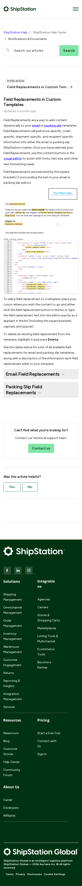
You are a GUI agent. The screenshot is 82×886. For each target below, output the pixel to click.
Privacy (20, 874)
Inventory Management (12, 636)
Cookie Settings (54, 874)
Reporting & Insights (11, 683)
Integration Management (12, 696)
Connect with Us (46, 743)
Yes (12, 487)
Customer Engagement (12, 662)
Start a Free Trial (48, 733)
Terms (9, 874)
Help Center (11, 762)
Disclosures (34, 874)
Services (9, 707)
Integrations (46, 584)
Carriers (42, 607)
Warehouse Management (12, 649)
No (30, 487)
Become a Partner (44, 664)
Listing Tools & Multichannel (47, 638)
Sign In (42, 754)
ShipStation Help (15, 32)
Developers (11, 808)
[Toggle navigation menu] (75, 9)
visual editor (12, 158)
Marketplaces (46, 628)
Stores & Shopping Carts (48, 617)
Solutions (11, 581)
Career (7, 800)
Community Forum (11, 772)
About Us (11, 787)
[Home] (19, 9)
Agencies (43, 599)
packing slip (52, 125)
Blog (6, 741)
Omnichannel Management (12, 610)
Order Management (12, 623)
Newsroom (11, 733)
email (36, 125)
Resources (12, 720)
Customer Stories (10, 751)
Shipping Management (12, 597)
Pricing (43, 720)
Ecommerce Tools (45, 651)
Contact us (41, 448)
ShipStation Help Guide (49, 32)
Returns (8, 673)
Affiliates (9, 815)
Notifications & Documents (27, 39)
